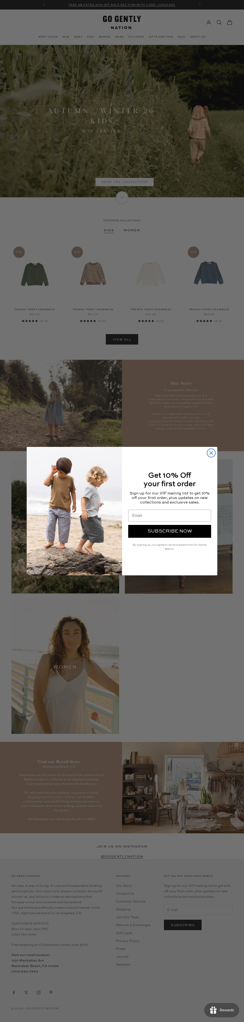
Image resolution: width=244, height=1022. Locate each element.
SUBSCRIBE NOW (169, 531)
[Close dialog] (211, 453)
